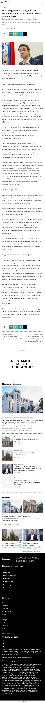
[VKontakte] (3, 643)
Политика (4, 7)
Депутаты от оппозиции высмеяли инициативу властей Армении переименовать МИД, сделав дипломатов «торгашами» (22, 420)
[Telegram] (20, 34)
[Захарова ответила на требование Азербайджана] (7, 455)
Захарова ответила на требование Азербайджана (10, 544)
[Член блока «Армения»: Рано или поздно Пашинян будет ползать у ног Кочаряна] (7, 482)
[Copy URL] (25, 34)
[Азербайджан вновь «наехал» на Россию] (7, 441)
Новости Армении (6, 415)
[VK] (11, 34)
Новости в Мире (18, 450)
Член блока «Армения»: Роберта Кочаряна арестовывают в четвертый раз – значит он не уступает (27, 468)
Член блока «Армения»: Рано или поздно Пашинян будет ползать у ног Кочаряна (27, 482)
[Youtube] (3, 646)
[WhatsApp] (16, 34)
